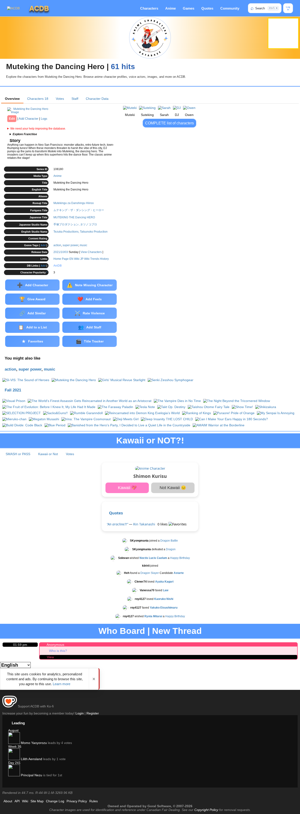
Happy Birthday (180, 558)
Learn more (61, 684)
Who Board (121, 631)
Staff (74, 98)
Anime (170, 8)
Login (79, 713)
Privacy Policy (77, 801)
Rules (93, 801)
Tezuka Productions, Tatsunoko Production (80, 231)
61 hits (123, 66)
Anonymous (55, 645)
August (13, 730)
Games (188, 8)
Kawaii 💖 (127, 487)
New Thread (177, 631)
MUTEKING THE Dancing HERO (74, 217)
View (50, 657)
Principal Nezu (31, 775)
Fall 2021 (13, 390)
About (8, 801)
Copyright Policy (206, 810)
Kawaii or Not (48, 454)
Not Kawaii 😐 (173, 487)
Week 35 (14, 746)
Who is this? (58, 651)
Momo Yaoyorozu (33, 743)
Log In (288, 8)
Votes (60, 98)
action (57, 245)
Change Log (55, 801)
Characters (149, 8)
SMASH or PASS (18, 454)
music (83, 245)
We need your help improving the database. (38, 128)
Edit (12, 118)
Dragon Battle (169, 540)
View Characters (91, 252)
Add (43, 245)
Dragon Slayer (149, 573)
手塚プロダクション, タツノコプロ (75, 224)
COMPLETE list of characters (169, 123)
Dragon (171, 549)
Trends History (99, 258)
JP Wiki (85, 258)
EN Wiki (74, 258)
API (17, 801)
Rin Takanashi (144, 524)
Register (92, 713)
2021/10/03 (60, 252)
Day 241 (14, 763)
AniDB (57, 265)
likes (163, 524)
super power (70, 245)
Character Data (97, 98)
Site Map (37, 801)
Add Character (28, 118)
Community (229, 8)
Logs (44, 118)
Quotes (207, 8)
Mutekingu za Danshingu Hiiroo (73, 203)
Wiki (25, 801)
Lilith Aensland (31, 759)
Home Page (61, 258)
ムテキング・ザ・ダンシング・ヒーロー (78, 210)
